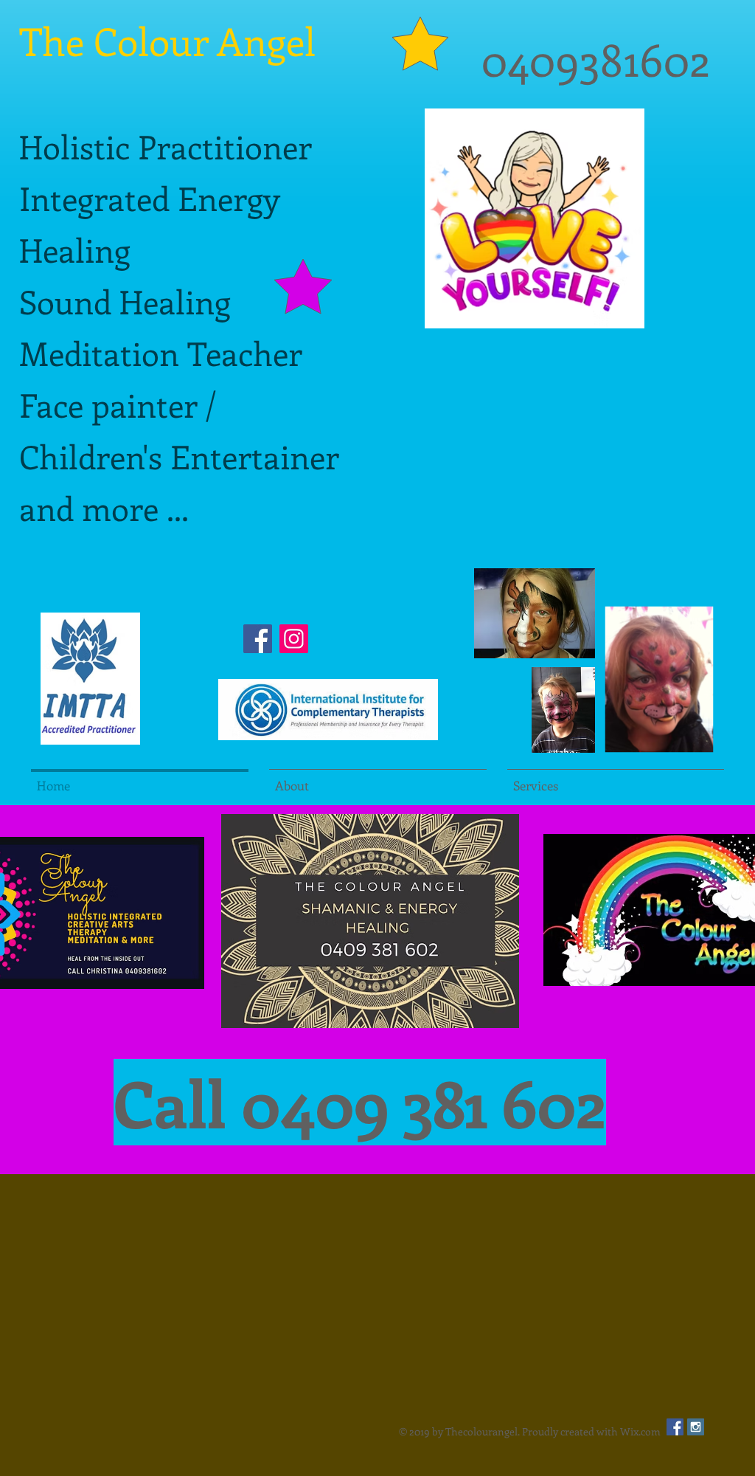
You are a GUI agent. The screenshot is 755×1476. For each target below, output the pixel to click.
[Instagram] (293, 638)
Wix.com (640, 1431)
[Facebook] (257, 638)
